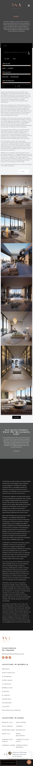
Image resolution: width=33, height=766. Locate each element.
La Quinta (5, 707)
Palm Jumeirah (7, 726)
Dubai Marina (21, 722)
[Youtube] (10, 657)
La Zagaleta (6, 684)
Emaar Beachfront (20, 735)
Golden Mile (6, 699)
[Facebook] (3, 657)
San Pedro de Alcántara (11, 710)
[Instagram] (6, 657)
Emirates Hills (7, 722)
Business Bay (21, 730)
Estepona (5, 691)
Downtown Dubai (8, 730)
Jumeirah (19, 726)
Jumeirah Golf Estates (7, 740)
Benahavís (6, 669)
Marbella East (7, 688)
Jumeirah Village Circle (22, 740)
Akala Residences (8, 407)
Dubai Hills (6, 734)
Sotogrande (6, 703)
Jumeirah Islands (8, 745)
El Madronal (7, 676)
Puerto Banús (7, 680)
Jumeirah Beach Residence (22, 746)
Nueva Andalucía (8, 673)
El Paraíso (6, 695)
